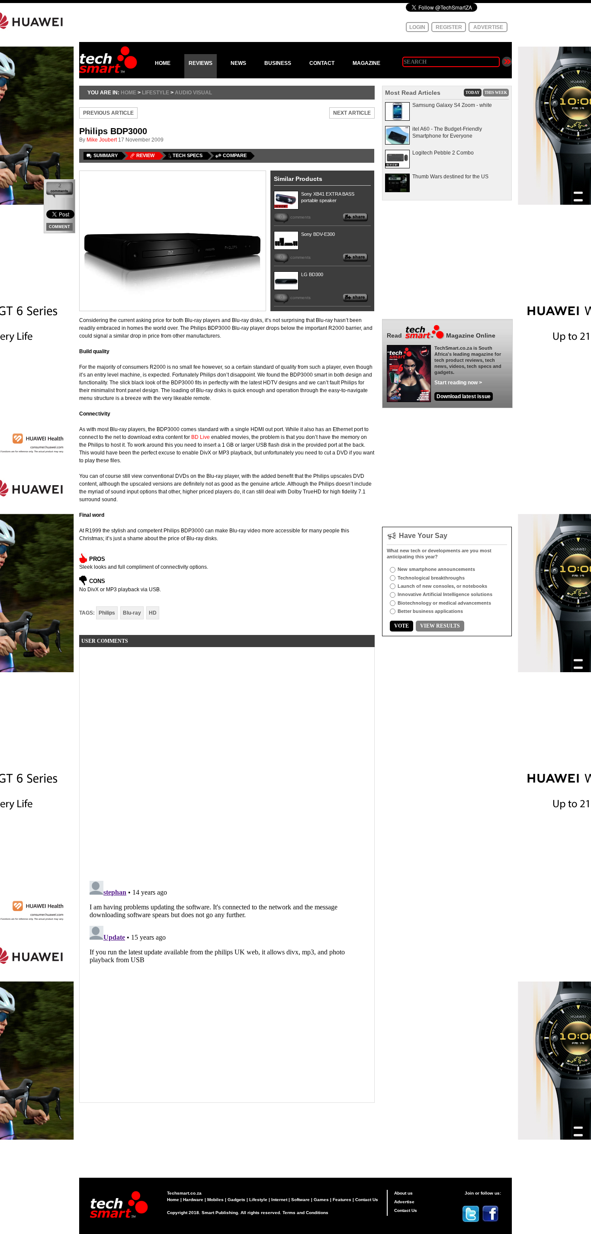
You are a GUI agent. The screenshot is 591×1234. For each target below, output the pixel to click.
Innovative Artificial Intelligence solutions (445, 594)
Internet (279, 1199)
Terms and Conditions (305, 1212)
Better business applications (430, 611)
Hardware (193, 1199)
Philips (107, 613)
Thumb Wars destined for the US (450, 177)
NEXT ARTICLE (352, 113)
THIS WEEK (496, 92)
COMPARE (235, 155)
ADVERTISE (488, 27)
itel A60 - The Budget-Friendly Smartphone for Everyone (447, 132)
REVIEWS (200, 63)
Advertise (404, 1201)
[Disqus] (227, 762)
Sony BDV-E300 (318, 234)
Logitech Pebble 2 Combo (443, 153)
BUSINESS (277, 63)
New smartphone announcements (436, 569)
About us (403, 1193)
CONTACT (321, 63)
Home (173, 1199)
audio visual (193, 93)
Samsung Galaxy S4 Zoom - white (452, 105)
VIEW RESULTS (440, 626)
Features (342, 1199)
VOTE (401, 626)
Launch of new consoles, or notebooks (442, 586)
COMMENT (59, 227)
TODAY (473, 92)
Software (300, 1199)
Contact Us (366, 1199)
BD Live (200, 437)
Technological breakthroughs (431, 577)
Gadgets (236, 1199)
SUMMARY (105, 155)
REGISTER (449, 27)
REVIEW (145, 155)
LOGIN (417, 27)
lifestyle (155, 93)
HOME (162, 63)
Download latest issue (464, 396)
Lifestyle (258, 1199)
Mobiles (215, 1199)
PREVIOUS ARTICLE (108, 113)
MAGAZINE (366, 63)
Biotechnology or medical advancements (444, 603)
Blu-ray (132, 613)
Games (321, 1199)
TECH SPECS (187, 155)
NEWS (238, 63)
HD (153, 613)
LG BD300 (312, 274)
